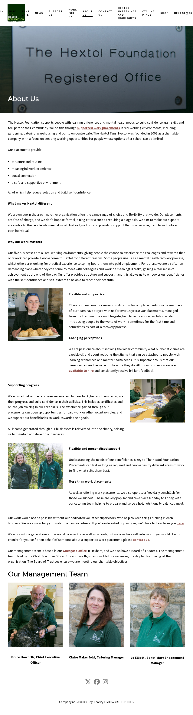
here (180, 523)
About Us (85, 187)
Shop (153, 187)
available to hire (81, 370)
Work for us (72, 187)
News (44, 187)
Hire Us (21, 187)
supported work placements (98, 128)
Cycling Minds (139, 187)
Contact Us (101, 187)
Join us (11, 187)
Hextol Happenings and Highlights (120, 187)
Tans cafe (32, 187)
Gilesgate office (75, 551)
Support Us (58, 187)
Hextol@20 (169, 187)
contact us (141, 539)
